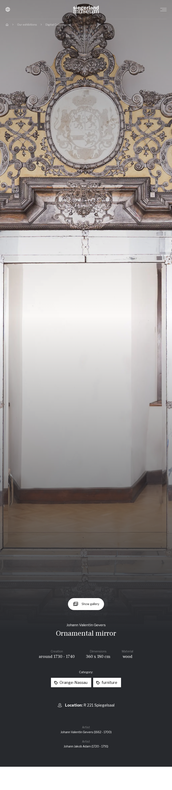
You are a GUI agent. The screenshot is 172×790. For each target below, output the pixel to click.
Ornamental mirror (86, 634)
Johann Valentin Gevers (86, 625)
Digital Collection (57, 24)
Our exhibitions (27, 24)
